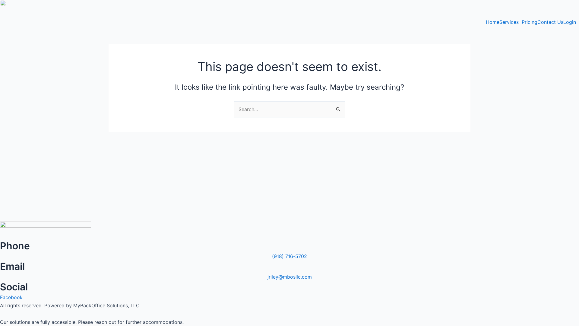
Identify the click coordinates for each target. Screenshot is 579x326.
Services (509, 22)
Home (492, 22)
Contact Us (550, 22)
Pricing (529, 22)
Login (569, 22)
